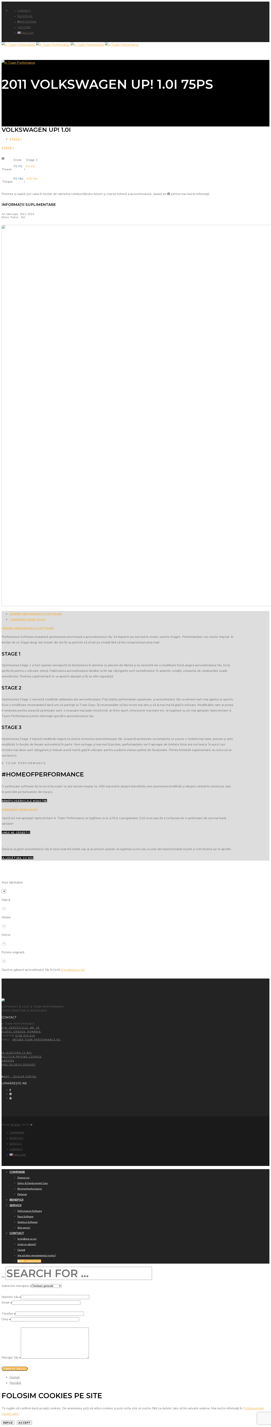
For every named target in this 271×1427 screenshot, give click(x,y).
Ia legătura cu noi (17, 1052)
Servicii (16, 1143)
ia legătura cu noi (73, 970)
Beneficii (17, 1138)
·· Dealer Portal (20, 1076)
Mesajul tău (11, 1357)
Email (7, 1302)
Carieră (8, 1060)
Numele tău (11, 1297)
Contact (24, 10)
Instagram (28, 21)
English (15, 1377)
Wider (15, 1124)
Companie (17, 1132)
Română (15, 1383)
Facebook (25, 16)
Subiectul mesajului (17, 1286)
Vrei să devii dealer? (19, 1064)
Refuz (8, 1422)
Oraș (6, 1319)
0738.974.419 (25, 1035)
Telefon (8, 1313)
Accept (24, 1422)
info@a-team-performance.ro (36, 1039)
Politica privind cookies (21, 1056)
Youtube (24, 27)
